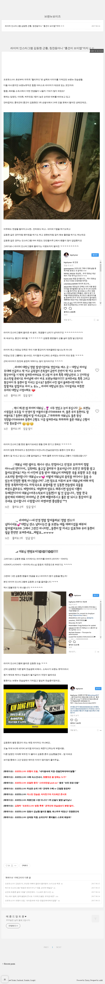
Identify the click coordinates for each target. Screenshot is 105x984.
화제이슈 (9, 878)
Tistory (87, 980)
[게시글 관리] (15, 866)
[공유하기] (12, 866)
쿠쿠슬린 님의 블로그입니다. (18, 920)
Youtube (26, 980)
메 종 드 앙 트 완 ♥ (16, 916)
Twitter (13, 980)
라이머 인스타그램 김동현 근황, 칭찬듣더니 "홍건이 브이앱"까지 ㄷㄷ (35, 26)
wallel (101, 980)
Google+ (33, 980)
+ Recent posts (8, 964)
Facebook (20, 980)
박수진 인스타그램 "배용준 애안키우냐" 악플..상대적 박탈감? (29, 888)
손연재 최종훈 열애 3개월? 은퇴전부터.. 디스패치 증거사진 (28, 892)
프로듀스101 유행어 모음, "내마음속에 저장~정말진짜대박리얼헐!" (31, 901)
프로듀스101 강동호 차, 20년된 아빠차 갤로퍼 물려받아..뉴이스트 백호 (32, 884)
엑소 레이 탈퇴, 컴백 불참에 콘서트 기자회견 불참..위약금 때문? (30, 896)
